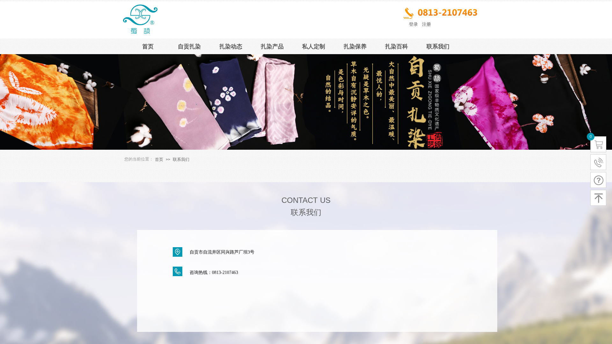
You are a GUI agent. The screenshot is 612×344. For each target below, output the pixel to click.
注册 (426, 24)
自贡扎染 (189, 46)
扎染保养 (355, 46)
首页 (148, 46)
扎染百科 (396, 46)
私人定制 (313, 46)
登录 (413, 24)
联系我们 (437, 46)
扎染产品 (272, 46)
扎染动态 (230, 46)
